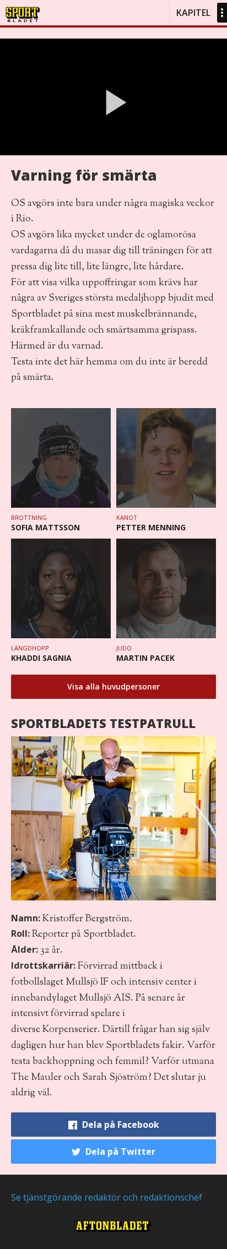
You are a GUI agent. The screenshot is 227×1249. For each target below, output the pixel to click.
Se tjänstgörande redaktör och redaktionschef (106, 1197)
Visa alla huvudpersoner (113, 686)
